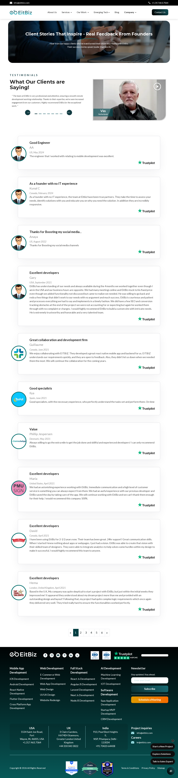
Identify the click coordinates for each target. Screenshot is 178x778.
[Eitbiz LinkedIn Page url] (71, 655)
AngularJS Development (84, 684)
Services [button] (66, 12)
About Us (52, 12)
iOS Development (19, 678)
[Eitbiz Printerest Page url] (64, 655)
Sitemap (161, 768)
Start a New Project (163, 746)
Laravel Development (82, 689)
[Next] (68, 112)
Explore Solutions (162, 754)
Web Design (47, 689)
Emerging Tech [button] (101, 12)
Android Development (22, 684)
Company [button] (129, 12)
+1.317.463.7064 (160, 2)
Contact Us (160, 12)
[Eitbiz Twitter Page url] (77, 655)
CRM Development (111, 719)
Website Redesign (50, 700)
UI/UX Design (47, 694)
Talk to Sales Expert (163, 761)
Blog (117, 12)
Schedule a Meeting (150, 699)
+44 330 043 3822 (68, 746)
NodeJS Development (82, 700)
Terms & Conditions (130, 768)
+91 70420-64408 (105, 746)
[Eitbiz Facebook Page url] (45, 655)
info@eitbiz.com (21, 2)
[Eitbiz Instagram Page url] (52, 655)
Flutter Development (21, 698)
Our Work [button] (82, 12)
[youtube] (58, 655)
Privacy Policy (148, 768)
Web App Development (53, 683)
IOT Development (111, 683)
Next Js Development (82, 695)
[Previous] (29, 112)
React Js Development (83, 678)
